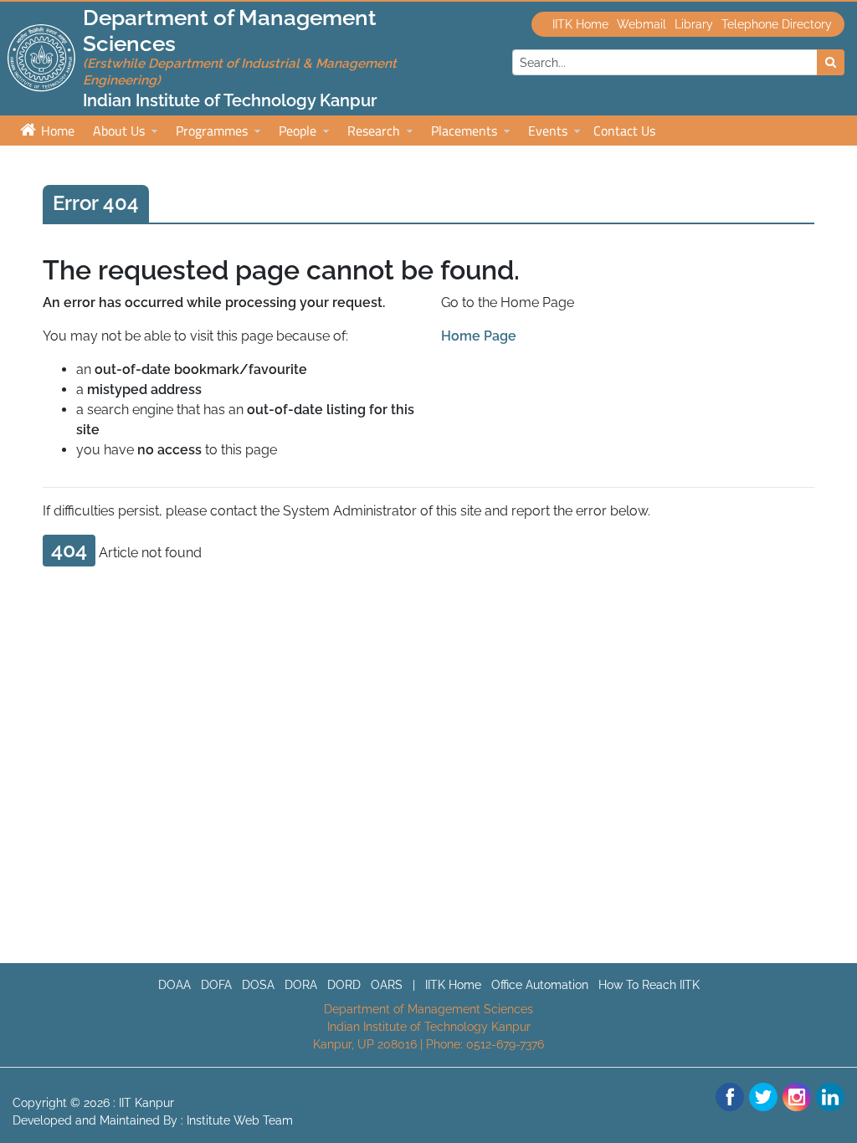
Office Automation (539, 985)
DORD (344, 985)
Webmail (641, 24)
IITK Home (580, 24)
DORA (301, 985)
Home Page (478, 336)
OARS (387, 985)
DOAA (174, 985)
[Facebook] (730, 1097)
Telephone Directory (776, 24)
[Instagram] (797, 1097)
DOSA (258, 985)
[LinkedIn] (830, 1097)
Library (694, 24)
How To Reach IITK (649, 985)
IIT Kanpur (146, 1103)
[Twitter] (763, 1097)
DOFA (216, 985)
